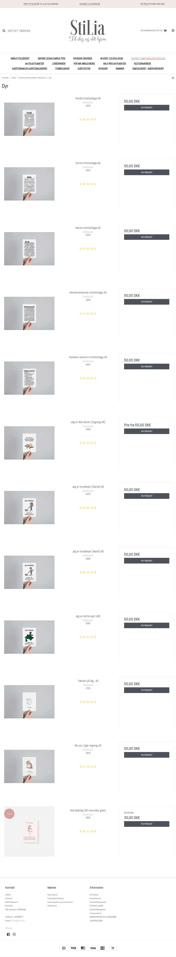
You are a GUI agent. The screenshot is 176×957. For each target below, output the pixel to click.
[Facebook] (9, 934)
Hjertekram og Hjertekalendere (29, 68)
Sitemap (8, 928)
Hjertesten (84, 68)
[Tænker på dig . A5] (29, 704)
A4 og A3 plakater (34, 63)
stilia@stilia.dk (18, 920)
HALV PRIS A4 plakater (114, 63)
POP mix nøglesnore (84, 63)
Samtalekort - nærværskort (148, 68)
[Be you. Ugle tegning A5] (29, 768)
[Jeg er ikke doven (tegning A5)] (29, 445)
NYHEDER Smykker (82, 58)
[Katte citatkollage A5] (29, 186)
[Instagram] (15, 934)
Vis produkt (146, 107)
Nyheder (103, 68)
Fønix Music (52, 894)
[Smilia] (88, 30)
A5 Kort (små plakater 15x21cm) (148, 58)
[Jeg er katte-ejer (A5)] (29, 639)
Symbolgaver (62, 68)
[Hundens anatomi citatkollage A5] (29, 380)
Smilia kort (52, 905)
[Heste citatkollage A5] (29, 251)
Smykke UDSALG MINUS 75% (51, 58)
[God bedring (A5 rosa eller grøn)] (29, 833)
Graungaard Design (55, 898)
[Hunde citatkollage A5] (29, 121)
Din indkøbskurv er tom (152, 30)
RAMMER (120, 68)
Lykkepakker (58, 63)
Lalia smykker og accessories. (60, 902)
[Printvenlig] (173, 77)
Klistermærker (142, 63)
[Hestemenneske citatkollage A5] (29, 315)
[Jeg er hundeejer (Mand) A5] (29, 574)
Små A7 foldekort (20, 58)
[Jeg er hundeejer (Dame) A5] (29, 510)
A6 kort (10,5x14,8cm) (111, 58)
